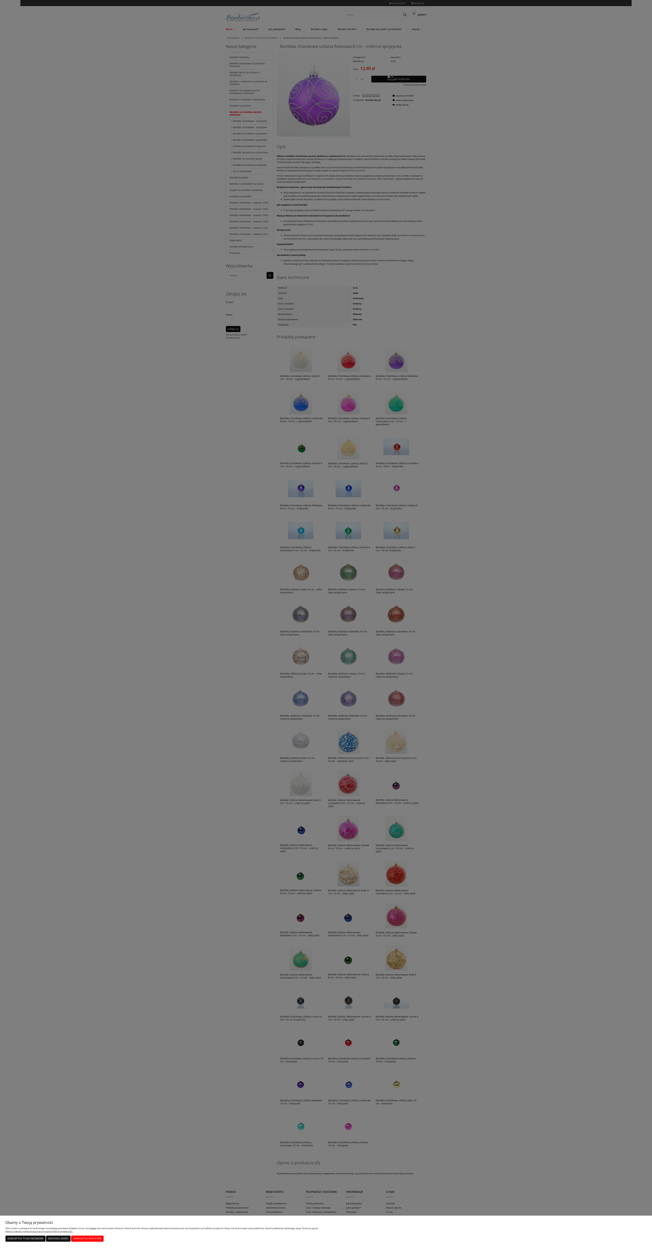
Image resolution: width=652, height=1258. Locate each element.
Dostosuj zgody (58, 1238)
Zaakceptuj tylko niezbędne (25, 1238)
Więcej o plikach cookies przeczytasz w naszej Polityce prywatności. (39, 1231)
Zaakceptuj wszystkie (87, 1238)
